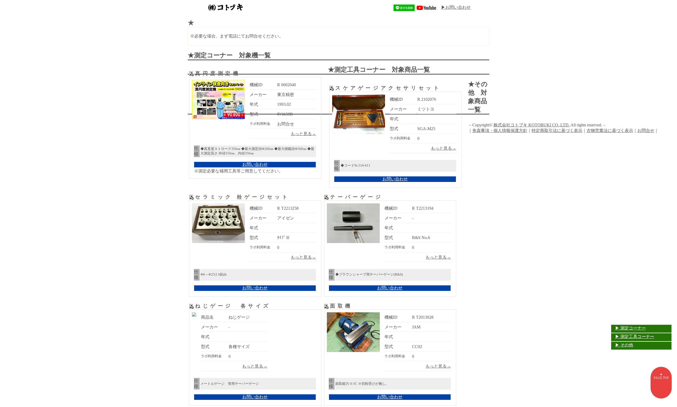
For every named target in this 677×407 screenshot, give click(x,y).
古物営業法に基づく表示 (610, 130)
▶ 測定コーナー (630, 328)
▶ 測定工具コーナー (634, 336)
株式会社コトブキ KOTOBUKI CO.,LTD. (531, 125)
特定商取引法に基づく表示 (557, 130)
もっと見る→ (303, 133)
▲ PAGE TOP (661, 376)
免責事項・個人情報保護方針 (499, 130)
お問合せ (645, 130)
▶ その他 (624, 345)
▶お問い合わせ (456, 7)
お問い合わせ (255, 164)
